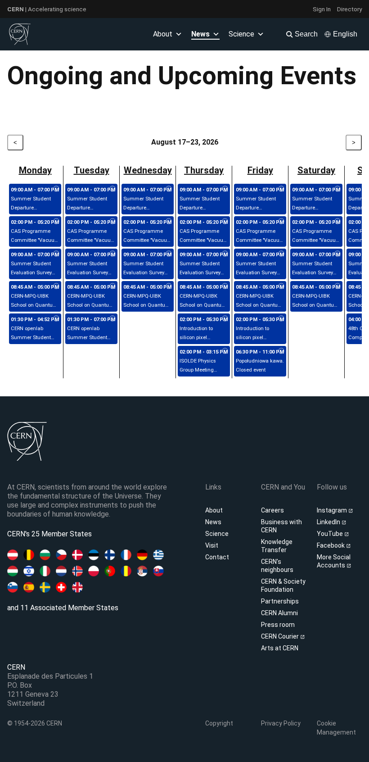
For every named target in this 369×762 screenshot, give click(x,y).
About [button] (162, 34)
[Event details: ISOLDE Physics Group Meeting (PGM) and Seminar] (225, 351)
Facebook (331, 545)
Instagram (332, 510)
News (213, 522)
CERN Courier (280, 636)
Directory (349, 9)
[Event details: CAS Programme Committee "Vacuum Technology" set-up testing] (56, 221)
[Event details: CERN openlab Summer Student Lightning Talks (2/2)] (112, 318)
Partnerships (280, 601)
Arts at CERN (279, 648)
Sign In (322, 9)
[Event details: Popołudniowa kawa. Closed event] (281, 351)
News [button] (200, 34)
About (214, 510)
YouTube (330, 533)
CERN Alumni (279, 613)
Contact (217, 557)
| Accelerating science (46, 9)
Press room (278, 624)
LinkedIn (329, 522)
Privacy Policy (281, 723)
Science (241, 34)
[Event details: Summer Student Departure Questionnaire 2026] (56, 189)
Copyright (219, 723)
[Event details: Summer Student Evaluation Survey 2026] (56, 254)
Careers (272, 510)
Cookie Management (336, 728)
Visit (211, 545)
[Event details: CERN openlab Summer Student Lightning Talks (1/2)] (56, 318)
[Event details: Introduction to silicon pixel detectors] (225, 318)
